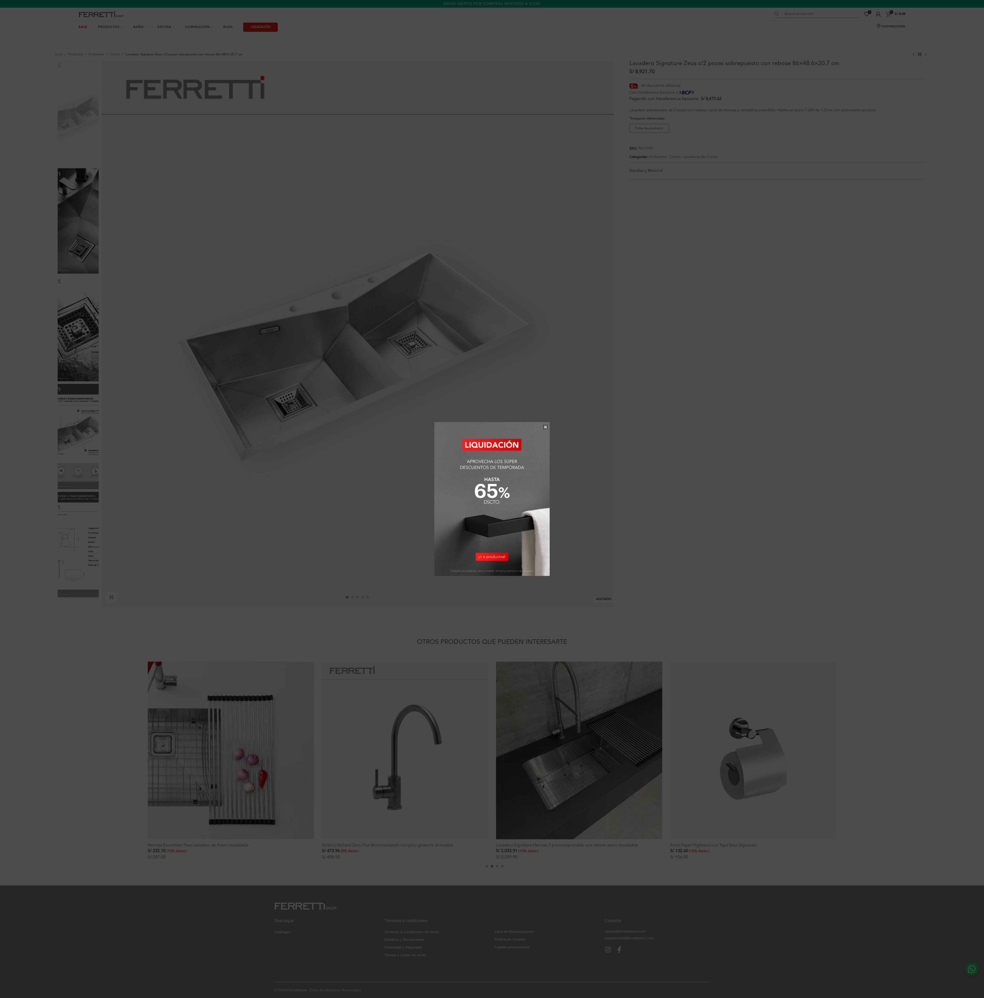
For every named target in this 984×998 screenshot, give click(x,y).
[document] (492, 499)
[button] (545, 427)
